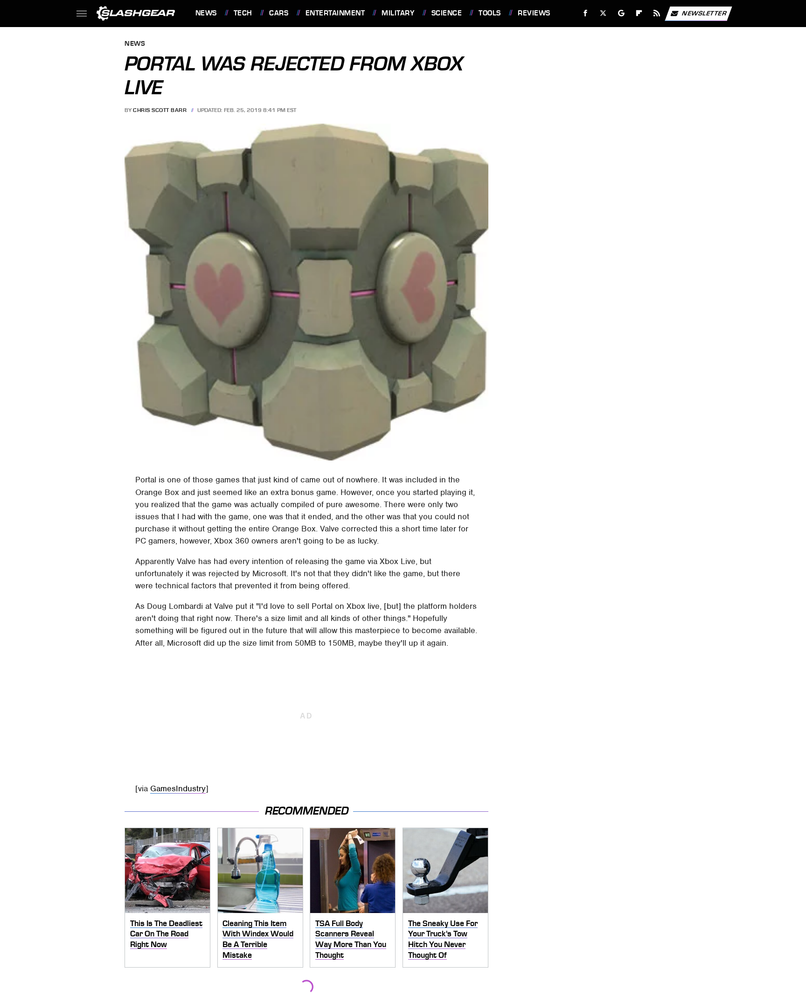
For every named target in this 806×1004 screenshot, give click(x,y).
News (205, 13)
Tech (243, 13)
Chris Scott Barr (160, 110)
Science (446, 13)
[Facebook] (585, 13)
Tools (489, 13)
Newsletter (704, 12)
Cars (278, 13)
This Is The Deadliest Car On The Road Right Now (166, 934)
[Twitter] (603, 13)
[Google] (621, 13)
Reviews (534, 13)
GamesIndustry (178, 788)
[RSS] (656, 13)
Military (398, 13)
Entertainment (335, 13)
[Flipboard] (639, 13)
